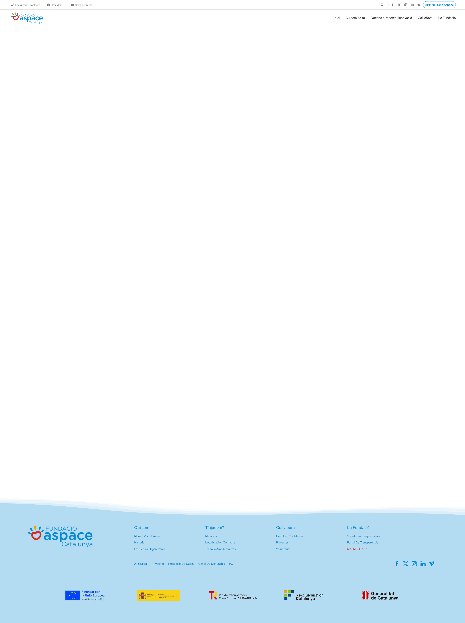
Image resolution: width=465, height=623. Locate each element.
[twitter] (399, 4)
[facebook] (392, 4)
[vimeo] (418, 4)
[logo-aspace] (27, 13)
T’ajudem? (214, 527)
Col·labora (285, 527)
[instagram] (405, 4)
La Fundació (358, 527)
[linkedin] (412, 4)
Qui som (141, 527)
